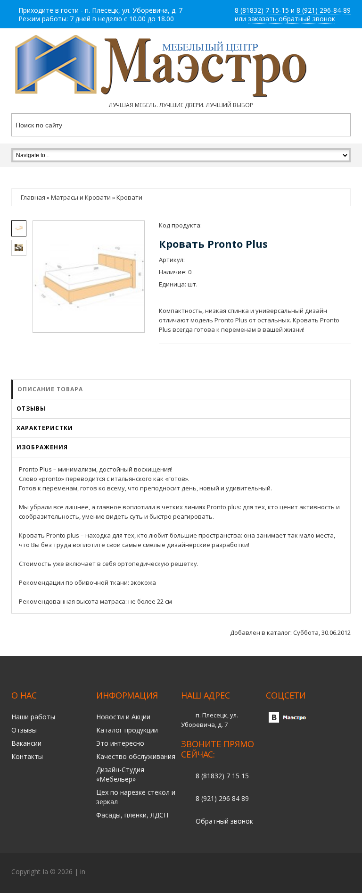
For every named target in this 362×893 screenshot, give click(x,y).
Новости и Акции (123, 716)
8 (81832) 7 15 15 (222, 775)
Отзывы (31, 408)
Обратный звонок (224, 821)
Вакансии (26, 743)
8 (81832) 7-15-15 (262, 10)
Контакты (27, 756)
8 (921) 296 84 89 (222, 798)
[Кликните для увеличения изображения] (88, 276)
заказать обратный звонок (291, 18)
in (82, 871)
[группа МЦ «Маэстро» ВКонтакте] (289, 715)
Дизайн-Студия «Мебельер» (120, 774)
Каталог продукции (127, 729)
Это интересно (120, 743)
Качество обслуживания (135, 756)
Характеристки (44, 428)
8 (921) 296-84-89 (323, 10)
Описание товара (50, 389)
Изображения (42, 447)
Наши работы (33, 716)
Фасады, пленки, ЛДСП (132, 814)
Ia (45, 871)
